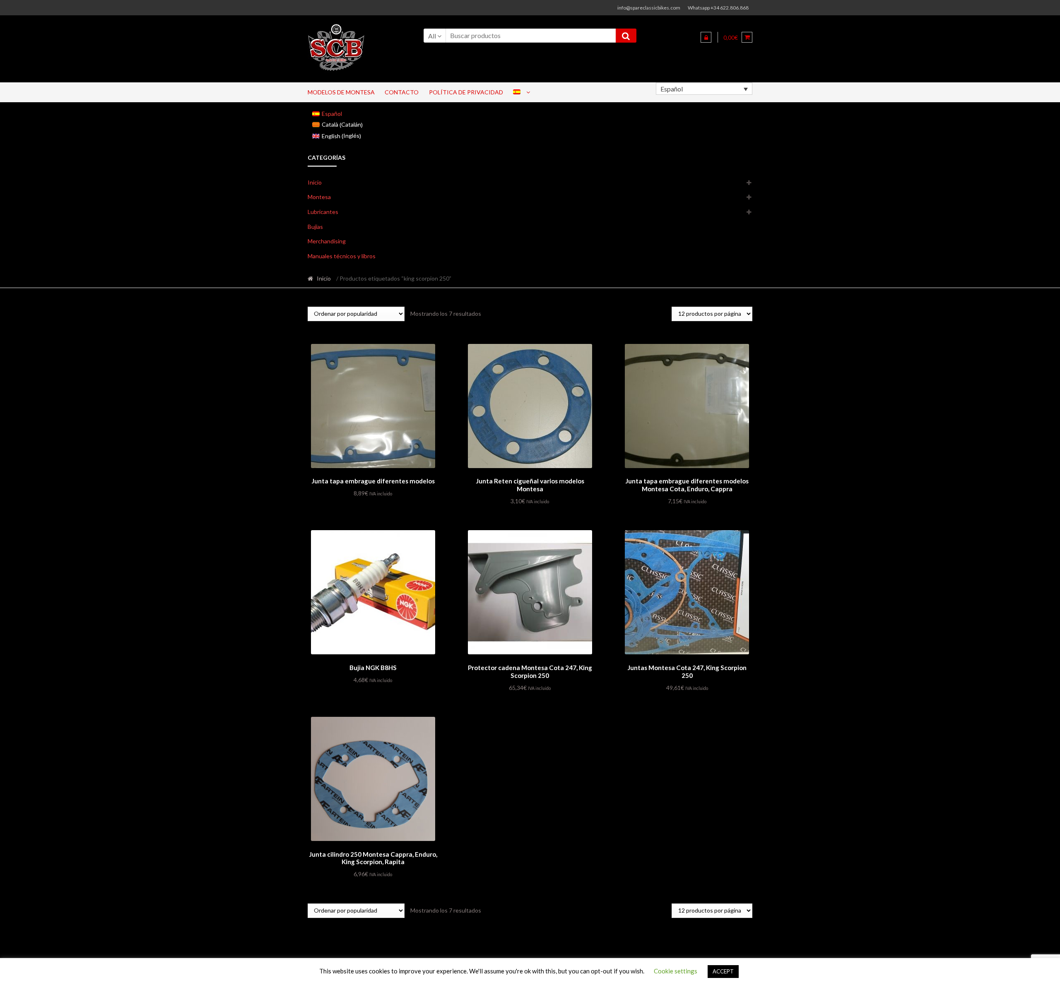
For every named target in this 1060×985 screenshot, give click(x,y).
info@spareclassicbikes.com (648, 8)
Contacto (402, 92)
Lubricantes (323, 211)
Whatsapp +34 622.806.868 (718, 8)
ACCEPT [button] (723, 971)
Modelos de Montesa (341, 92)
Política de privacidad (466, 92)
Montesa (319, 196)
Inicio (315, 182)
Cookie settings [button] (675, 971)
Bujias (315, 226)
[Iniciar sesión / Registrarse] (706, 37)
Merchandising (327, 241)
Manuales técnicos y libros (342, 255)
